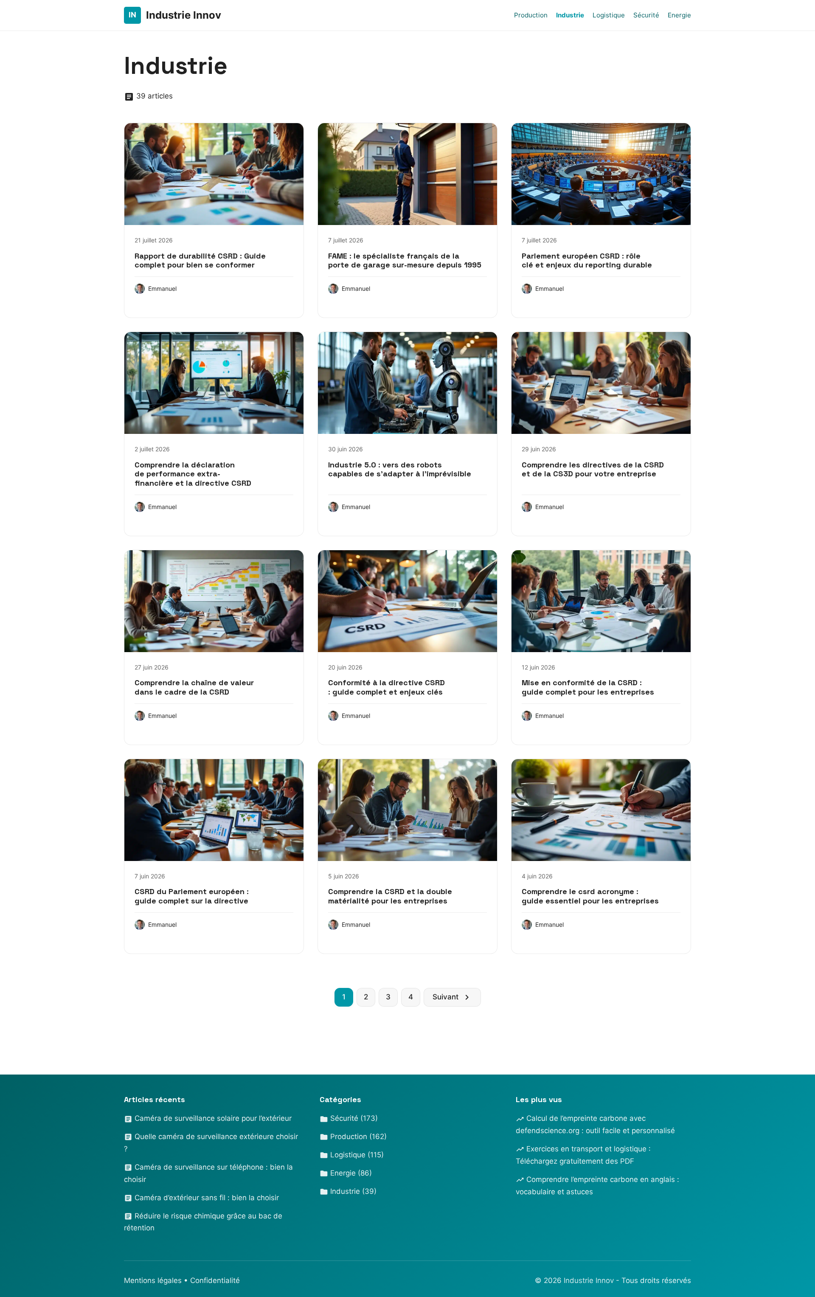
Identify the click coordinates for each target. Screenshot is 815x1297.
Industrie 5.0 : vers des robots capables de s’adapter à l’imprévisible (399, 469)
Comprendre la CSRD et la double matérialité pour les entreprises (390, 896)
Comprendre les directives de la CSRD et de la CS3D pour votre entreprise (593, 469)
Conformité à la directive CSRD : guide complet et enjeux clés (386, 687)
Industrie (570, 15)
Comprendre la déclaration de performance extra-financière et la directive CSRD (193, 474)
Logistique (609, 15)
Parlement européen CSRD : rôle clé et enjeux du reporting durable (587, 260)
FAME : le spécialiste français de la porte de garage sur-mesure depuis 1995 (404, 260)
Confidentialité (215, 1280)
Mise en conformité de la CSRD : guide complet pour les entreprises (588, 687)
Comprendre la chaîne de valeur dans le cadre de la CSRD (194, 687)
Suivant (445, 997)
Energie (679, 15)
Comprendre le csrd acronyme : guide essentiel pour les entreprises (590, 896)
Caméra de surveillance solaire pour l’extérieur (212, 1118)
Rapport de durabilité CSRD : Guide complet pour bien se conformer (200, 260)
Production (531, 15)
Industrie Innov (590, 1280)
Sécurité (646, 15)
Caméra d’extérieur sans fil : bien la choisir (205, 1197)
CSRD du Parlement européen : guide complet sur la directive (192, 896)
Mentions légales (153, 1280)
